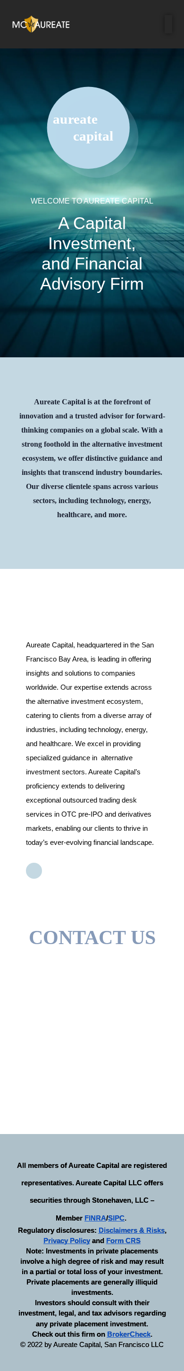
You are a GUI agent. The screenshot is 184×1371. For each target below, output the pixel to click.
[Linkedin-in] (34, 871)
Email (35, 987)
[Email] (31, 967)
